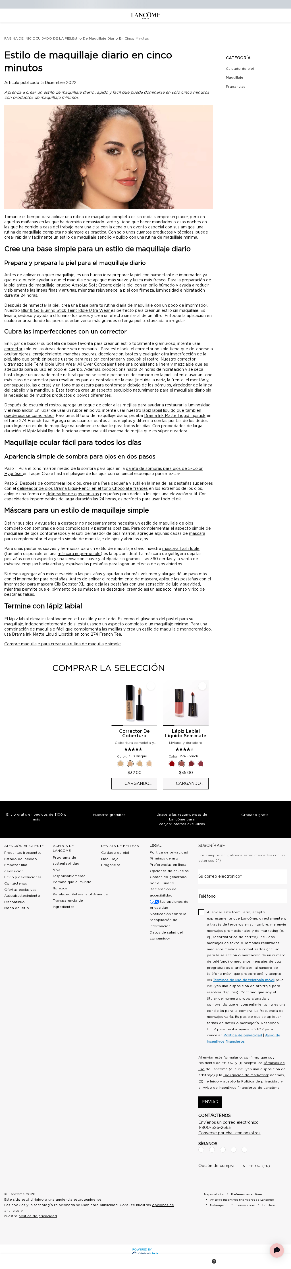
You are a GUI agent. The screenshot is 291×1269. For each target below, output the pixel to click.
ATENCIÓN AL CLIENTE (24, 846)
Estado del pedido (20, 859)
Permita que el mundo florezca (72, 885)
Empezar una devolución (15, 868)
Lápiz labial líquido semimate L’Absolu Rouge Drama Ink (185, 734)
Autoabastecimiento (22, 895)
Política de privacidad (169, 852)
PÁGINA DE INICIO (20, 38)
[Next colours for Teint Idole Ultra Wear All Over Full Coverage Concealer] (154, 763)
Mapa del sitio (16, 908)
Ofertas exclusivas (20, 889)
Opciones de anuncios (169, 871)
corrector (13, 349)
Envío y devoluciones (22, 877)
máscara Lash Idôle (180, 549)
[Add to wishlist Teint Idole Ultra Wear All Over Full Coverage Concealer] (151, 686)
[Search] (80, 1261)
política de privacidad (37, 1216)
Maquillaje (234, 77)
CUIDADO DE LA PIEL (54, 38)
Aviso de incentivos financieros (230, 1087)
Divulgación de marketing (245, 1075)
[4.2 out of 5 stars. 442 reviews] (185, 749)
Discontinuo (14, 902)
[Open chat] (277, 1250)
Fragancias (235, 86)
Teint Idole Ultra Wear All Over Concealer (74, 365)
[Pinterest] (244, 1150)
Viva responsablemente (69, 873)
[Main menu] (14, 1261)
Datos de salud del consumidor (166, 935)
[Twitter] (223, 1150)
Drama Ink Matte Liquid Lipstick (174, 416)
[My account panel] (146, 1261)
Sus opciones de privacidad (169, 905)
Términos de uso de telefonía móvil (244, 980)
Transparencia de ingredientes (68, 903)
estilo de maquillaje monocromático (176, 629)
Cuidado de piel (240, 68)
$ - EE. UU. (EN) (256, 1166)
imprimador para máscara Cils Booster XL (44, 584)
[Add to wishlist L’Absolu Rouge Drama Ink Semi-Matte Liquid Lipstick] (202, 686)
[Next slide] (213, 734)
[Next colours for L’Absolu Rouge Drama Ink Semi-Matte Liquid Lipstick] (206, 763)
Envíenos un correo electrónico (228, 1123)
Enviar (210, 1102)
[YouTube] (233, 1150)
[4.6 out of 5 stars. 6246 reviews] (134, 749)
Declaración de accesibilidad (163, 892)
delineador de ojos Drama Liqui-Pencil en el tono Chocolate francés (82, 489)
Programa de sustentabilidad (66, 860)
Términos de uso (164, 858)
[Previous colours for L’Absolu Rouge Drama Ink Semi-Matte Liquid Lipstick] (165, 763)
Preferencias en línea (168, 864)
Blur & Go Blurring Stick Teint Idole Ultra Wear (66, 311)
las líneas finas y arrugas (53, 290)
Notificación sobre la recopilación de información (168, 920)
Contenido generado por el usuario (168, 880)
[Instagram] (212, 1150)
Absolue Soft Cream (91, 285)
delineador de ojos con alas (72, 494)
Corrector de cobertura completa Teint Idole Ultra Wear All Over (134, 734)
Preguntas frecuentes (22, 852)
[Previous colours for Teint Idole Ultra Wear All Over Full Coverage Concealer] (113, 763)
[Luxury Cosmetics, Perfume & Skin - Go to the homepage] (145, 15)
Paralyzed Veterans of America (80, 894)
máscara (197, 534)
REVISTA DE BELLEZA (120, 846)
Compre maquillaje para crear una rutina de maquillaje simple (62, 644)
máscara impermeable (79, 554)
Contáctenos (15, 883)
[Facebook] (201, 1150)
